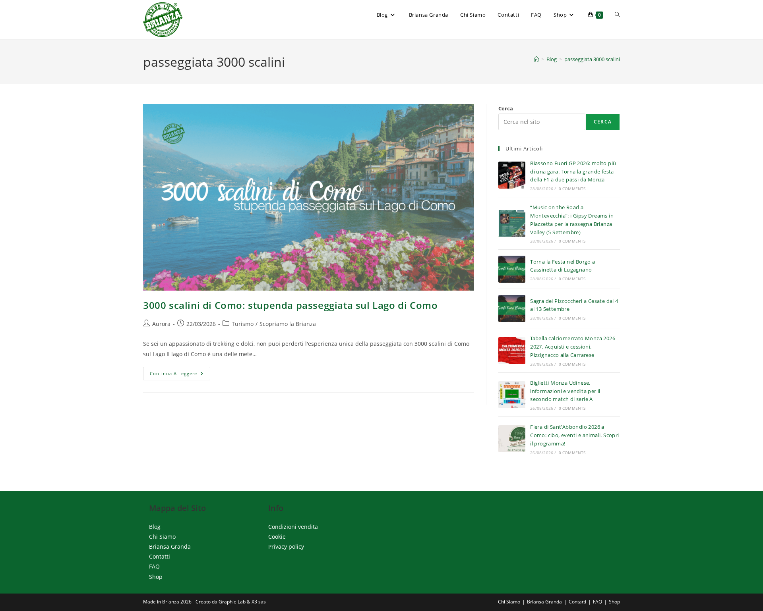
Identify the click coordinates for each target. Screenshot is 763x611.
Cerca (505, 108)
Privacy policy (286, 546)
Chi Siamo (162, 536)
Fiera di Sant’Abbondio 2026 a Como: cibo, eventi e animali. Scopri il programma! (574, 435)
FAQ (154, 566)
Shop (156, 576)
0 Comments (572, 188)
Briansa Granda (170, 546)
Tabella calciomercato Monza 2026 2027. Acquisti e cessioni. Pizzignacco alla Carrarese (572, 347)
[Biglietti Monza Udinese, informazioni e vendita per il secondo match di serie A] (511, 394)
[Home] (536, 59)
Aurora (161, 324)
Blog (155, 526)
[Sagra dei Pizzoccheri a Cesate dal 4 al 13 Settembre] (511, 308)
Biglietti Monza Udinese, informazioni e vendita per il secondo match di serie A (565, 391)
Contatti (159, 556)
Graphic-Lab (232, 601)
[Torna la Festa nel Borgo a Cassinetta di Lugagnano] (511, 269)
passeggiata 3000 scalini (592, 59)
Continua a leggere (180, 375)
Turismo (243, 324)
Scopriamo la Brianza (287, 324)
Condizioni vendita (293, 526)
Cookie (277, 536)
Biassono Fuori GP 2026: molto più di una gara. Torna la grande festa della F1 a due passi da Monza (573, 171)
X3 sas (259, 601)
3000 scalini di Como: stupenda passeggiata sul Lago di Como (290, 305)
